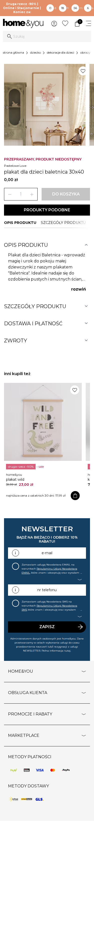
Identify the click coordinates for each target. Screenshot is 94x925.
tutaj (67, 650)
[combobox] (47, 36)
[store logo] (23, 23)
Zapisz (47, 626)
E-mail (47, 553)
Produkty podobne (47, 210)
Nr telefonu (47, 590)
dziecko (35, 52)
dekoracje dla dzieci (60, 52)
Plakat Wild (15, 479)
